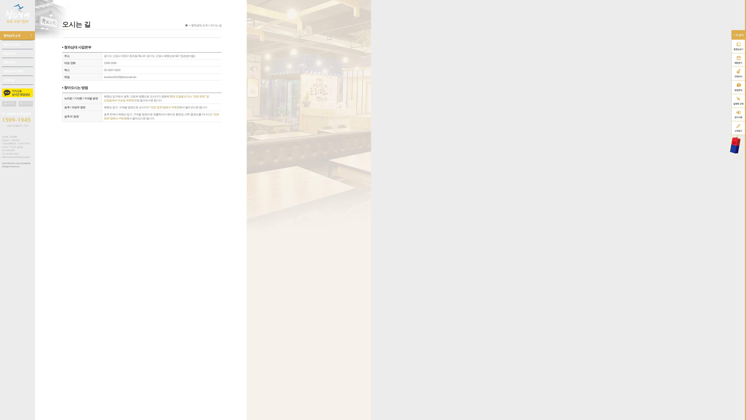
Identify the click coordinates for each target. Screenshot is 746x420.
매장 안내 (9, 53)
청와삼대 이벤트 (13, 71)
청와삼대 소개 (11, 35)
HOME (186, 25)
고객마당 (8, 80)
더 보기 (740, 35)
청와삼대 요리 (11, 44)
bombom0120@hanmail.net (120, 77)
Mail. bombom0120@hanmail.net (16, 157)
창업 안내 (9, 62)
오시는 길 (216, 25)
